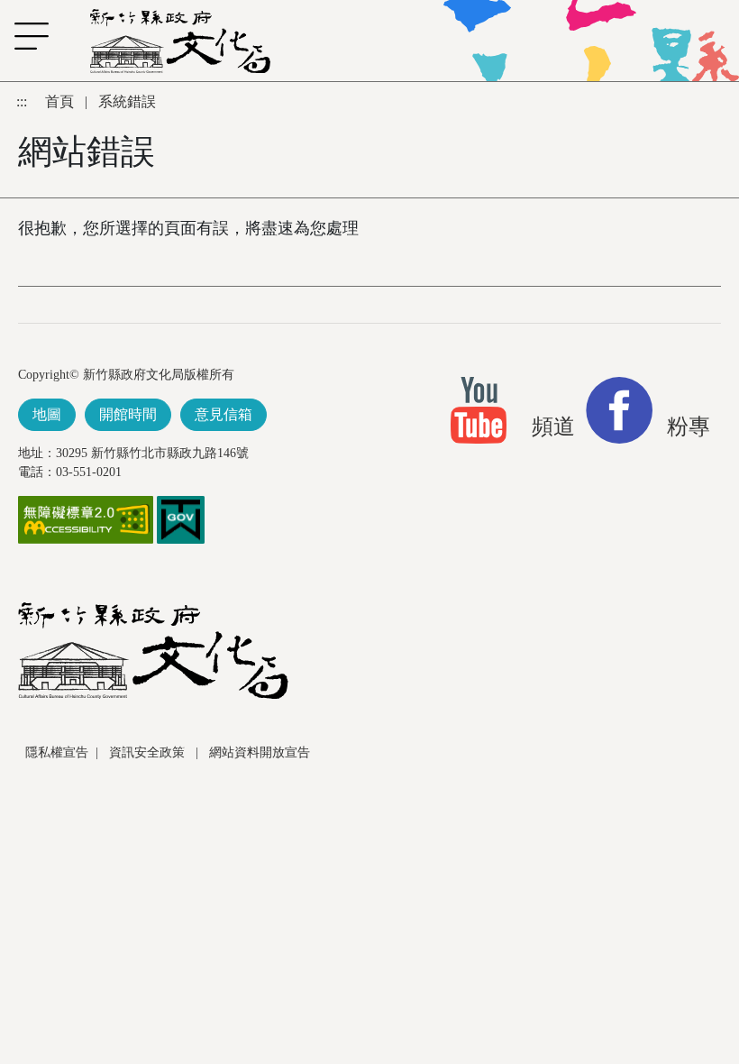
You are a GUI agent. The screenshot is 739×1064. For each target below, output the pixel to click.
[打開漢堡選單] (23, 36)
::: (23, 101)
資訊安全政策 (148, 752)
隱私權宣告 (56, 752)
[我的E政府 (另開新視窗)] (181, 518)
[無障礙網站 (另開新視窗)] (85, 518)
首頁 (61, 101)
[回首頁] (180, 41)
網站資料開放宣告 (259, 752)
